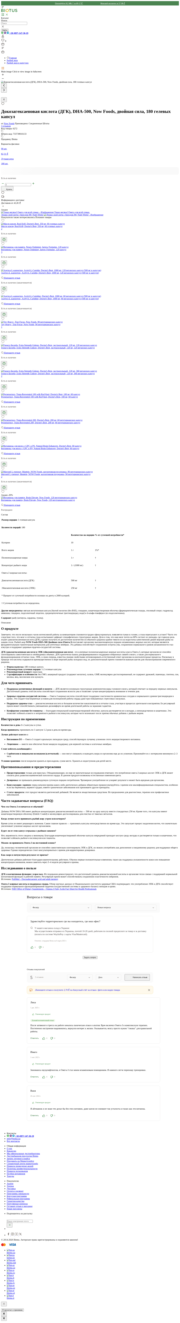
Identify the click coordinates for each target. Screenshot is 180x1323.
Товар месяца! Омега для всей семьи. (72, 212)
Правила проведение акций (20, 1166)
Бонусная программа (17, 1196)
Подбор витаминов (16, 1174)
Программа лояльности (18, 1193)
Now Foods (9, 123)
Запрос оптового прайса (18, 1158)
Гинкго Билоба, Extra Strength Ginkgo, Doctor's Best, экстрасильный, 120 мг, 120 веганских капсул (48, 348)
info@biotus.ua (13, 1138)
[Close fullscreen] (4, 99)
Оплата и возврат (15, 1191)
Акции (10, 1183)
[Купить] (4, 239)
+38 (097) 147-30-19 (18, 33)
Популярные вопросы (17, 1204)
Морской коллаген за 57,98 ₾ (112, 3)
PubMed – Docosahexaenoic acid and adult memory (35, 879)
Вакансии (11, 1151)
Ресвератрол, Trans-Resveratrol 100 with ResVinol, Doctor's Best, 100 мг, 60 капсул (39, 397)
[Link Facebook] (9, 1235)
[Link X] (20, 1235)
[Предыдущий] (4, 85)
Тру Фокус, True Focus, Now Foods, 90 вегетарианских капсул (30, 324)
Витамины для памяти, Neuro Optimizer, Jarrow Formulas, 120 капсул (33, 249)
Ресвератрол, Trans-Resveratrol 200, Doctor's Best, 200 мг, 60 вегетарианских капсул (40, 422)
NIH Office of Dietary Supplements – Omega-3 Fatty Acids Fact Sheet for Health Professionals (54, 889)
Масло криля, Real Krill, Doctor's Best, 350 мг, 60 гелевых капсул (31, 226)
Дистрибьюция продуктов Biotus (22, 1156)
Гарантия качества (15, 1201)
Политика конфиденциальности (22, 1168)
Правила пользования (17, 1171)
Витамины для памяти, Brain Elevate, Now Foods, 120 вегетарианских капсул (38, 500)
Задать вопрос (90, 957)
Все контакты (13, 1141)
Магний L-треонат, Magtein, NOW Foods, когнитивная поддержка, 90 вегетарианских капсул (45, 474)
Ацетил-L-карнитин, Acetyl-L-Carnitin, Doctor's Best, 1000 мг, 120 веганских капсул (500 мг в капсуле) (50, 273)
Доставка (11, 1188)
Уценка (10, 1186)
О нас (9, 1148)
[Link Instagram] (13, 1235)
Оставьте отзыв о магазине (19, 1206)
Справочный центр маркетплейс (22, 1163)
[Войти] (2, 37)
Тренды (10, 1176)
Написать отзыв (139, 977)
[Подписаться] (9, 1225)
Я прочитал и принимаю (12, 1310)
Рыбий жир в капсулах (18, 63)
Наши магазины (14, 1209)
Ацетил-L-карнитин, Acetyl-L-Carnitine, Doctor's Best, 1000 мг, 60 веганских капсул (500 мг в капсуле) (50, 298)
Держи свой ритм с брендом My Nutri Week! (22, 215)
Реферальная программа (18, 1198)
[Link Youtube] (17, 1235)
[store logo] (9, 11)
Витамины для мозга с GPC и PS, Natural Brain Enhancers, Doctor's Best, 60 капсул (40, 448)
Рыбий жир (12, 60)
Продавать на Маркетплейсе (20, 1161)
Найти (4, 30)
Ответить (34, 1038)
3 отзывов (6, 126)
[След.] (4, 90)
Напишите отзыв (11, 278)
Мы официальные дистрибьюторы (23, 1153)
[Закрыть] (4, 1304)
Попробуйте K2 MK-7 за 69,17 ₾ (69, 3)
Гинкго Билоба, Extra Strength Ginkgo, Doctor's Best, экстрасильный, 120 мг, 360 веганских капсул (48, 373)
